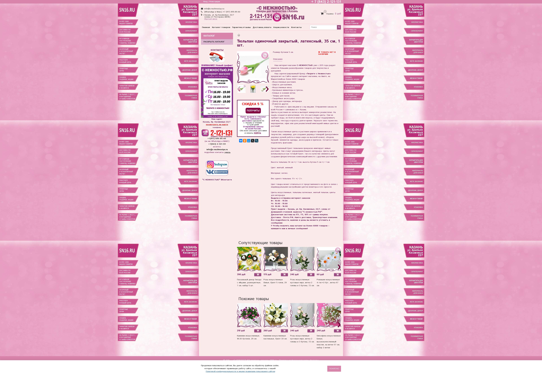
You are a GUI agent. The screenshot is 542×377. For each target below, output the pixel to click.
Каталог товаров (221, 27)
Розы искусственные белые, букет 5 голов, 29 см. (275, 282)
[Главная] (239, 35)
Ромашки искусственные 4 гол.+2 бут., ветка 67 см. (328, 282)
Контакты (296, 27)
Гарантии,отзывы (241, 27)
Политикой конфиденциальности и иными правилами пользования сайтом (240, 371)
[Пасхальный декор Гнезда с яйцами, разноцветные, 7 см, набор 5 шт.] (249, 259)
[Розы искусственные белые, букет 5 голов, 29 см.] (276, 259)
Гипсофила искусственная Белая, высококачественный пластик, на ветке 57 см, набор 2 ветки (329, 341)
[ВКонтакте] (240, 140)
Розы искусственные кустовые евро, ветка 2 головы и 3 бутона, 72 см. (302, 282)
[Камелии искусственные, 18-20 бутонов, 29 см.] (249, 315)
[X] (252, 140)
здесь (257, 133)
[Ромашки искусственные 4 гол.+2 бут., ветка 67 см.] (329, 259)
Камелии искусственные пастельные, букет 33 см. (275, 337)
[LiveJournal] (256, 140)
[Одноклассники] (244, 140)
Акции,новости (281, 27)
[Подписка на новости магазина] (253, 110)
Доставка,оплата (262, 27)
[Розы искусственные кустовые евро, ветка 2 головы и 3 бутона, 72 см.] (302, 259)
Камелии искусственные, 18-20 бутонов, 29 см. (248, 337)
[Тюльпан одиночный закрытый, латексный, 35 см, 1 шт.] (253, 67)
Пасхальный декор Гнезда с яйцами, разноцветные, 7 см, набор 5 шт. (249, 282)
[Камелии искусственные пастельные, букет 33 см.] (276, 315)
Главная (206, 27)
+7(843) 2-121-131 (217, 144)
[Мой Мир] (248, 140)
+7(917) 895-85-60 (217, 138)
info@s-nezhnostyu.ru (214, 8)
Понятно (334, 368)
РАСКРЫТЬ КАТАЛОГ (214, 41)
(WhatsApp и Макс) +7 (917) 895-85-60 (222, 11)
